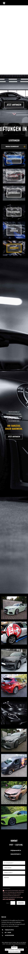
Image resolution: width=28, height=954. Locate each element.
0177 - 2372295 (16, 844)
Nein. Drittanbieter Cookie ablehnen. (14, 949)
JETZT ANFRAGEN (14, 105)
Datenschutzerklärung (14, 951)
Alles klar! (14, 947)
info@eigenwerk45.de (15, 850)
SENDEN (21, 903)
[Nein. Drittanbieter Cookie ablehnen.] (26, 947)
